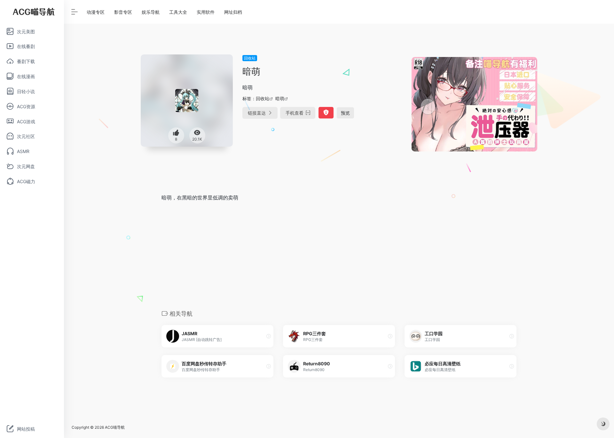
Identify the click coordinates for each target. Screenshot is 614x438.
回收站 (250, 58)
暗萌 (279, 98)
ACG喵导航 (115, 427)
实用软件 (206, 12)
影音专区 (123, 12)
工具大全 (178, 12)
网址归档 (233, 12)
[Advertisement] (338, 255)
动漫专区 (96, 12)
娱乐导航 (151, 12)
